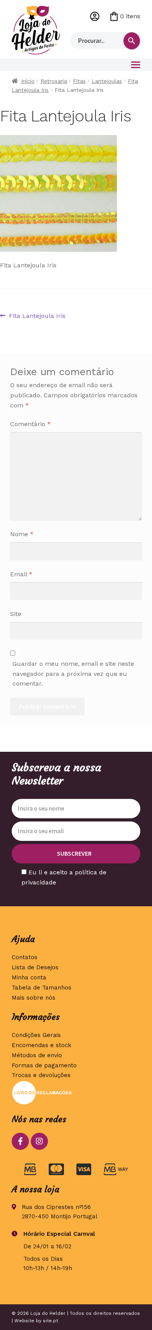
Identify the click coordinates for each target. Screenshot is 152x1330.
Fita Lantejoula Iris (37, 316)
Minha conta (94, 16)
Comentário (30, 424)
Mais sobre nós (33, 997)
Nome (22, 534)
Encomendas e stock (41, 1045)
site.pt (50, 1320)
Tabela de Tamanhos (41, 987)
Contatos (24, 957)
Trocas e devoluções (41, 1075)
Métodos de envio (37, 1055)
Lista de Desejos (35, 967)
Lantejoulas (107, 81)
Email (21, 574)
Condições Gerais (36, 1035)
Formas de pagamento (44, 1065)
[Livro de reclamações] (76, 1092)
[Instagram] (39, 1141)
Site (15, 614)
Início (28, 81)
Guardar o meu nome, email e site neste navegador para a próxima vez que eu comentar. (73, 674)
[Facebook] (20, 1141)
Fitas (79, 81)
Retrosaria (54, 81)
